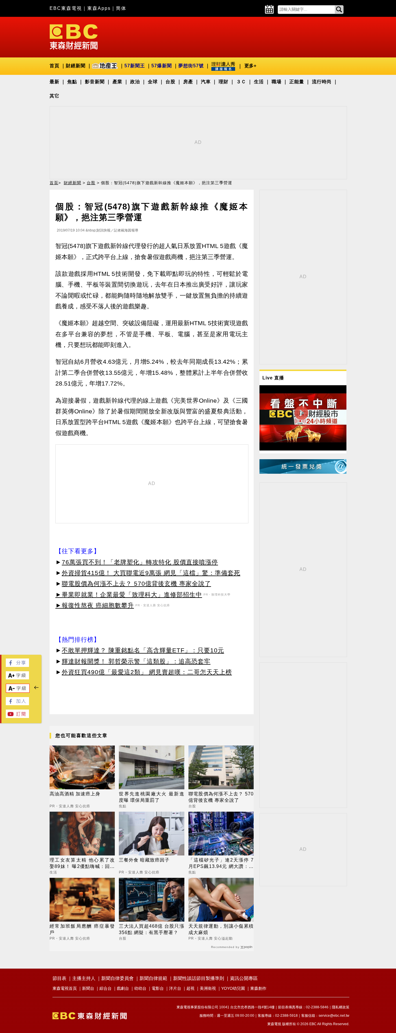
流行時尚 (322, 81)
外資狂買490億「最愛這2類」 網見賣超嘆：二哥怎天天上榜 (147, 672)
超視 (190, 988)
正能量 (296, 81)
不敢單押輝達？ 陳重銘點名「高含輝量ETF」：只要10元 (143, 650)
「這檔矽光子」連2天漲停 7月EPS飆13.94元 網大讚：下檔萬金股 (221, 863)
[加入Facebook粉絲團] (17, 703)
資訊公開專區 (244, 978)
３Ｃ (241, 81)
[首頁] (74, 36)
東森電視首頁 (64, 988)
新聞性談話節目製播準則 (198, 978)
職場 (276, 81)
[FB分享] (17, 665)
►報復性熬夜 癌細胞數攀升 (94, 605)
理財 (223, 81)
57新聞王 (134, 65)
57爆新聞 (161, 65)
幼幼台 (140, 988)
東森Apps (99, 8)
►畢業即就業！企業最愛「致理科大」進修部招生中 (128, 594)
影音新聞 (95, 81)
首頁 (54, 65)
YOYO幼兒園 (233, 988)
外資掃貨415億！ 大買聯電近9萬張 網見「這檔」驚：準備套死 (151, 572)
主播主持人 (83, 978)
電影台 (158, 988)
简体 (121, 8)
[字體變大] (17, 677)
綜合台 (105, 988)
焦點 (72, 81)
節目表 (59, 978)
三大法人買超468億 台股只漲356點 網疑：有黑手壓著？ (151, 929)
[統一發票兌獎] (302, 472)
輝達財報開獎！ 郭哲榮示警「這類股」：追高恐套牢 (136, 661)
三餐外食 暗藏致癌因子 (144, 859)
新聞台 (88, 988)
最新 (54, 81)
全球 (153, 81)
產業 (117, 81)
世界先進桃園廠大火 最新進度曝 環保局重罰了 (151, 797)
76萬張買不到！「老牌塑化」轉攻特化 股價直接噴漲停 (140, 562)
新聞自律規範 (153, 978)
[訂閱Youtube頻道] (17, 716)
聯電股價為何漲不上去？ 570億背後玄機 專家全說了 (136, 583)
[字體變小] (18, 691)
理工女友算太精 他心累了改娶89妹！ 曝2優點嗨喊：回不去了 (82, 863)
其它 (54, 95)
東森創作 (258, 988)
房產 (188, 81)
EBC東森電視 (66, 8)
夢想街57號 (191, 65)
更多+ (250, 65)
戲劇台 (123, 988)
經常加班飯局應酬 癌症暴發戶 (82, 929)
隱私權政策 (340, 1007)
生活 (259, 81)
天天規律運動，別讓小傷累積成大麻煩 (221, 929)
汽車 (206, 81)
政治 (135, 81)
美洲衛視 (208, 988)
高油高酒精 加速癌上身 (75, 793)
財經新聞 (76, 65)
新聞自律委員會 (117, 978)
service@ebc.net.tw (334, 1016)
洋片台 (175, 988)
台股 (170, 81)
